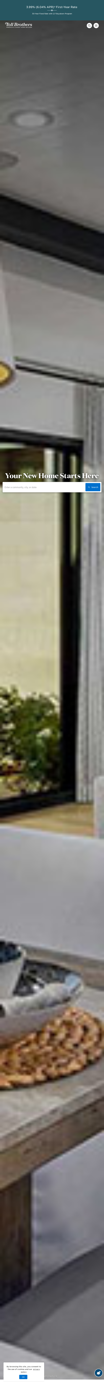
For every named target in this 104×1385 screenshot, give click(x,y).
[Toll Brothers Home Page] (18, 26)
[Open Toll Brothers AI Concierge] (99, 1373)
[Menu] (96, 25)
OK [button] (23, 1377)
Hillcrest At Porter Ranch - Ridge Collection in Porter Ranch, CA (30, 1376)
